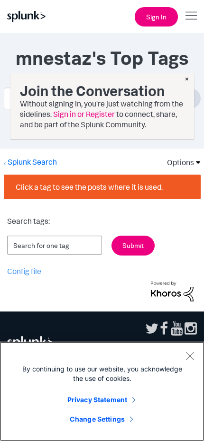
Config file (24, 271)
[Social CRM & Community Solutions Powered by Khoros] (172, 290)
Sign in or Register (84, 114)
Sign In (156, 17)
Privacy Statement (97, 400)
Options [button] (177, 162)
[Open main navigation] (191, 15)
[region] (102, 391)
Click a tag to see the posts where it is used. (89, 187)
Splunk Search (32, 162)
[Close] (190, 356)
